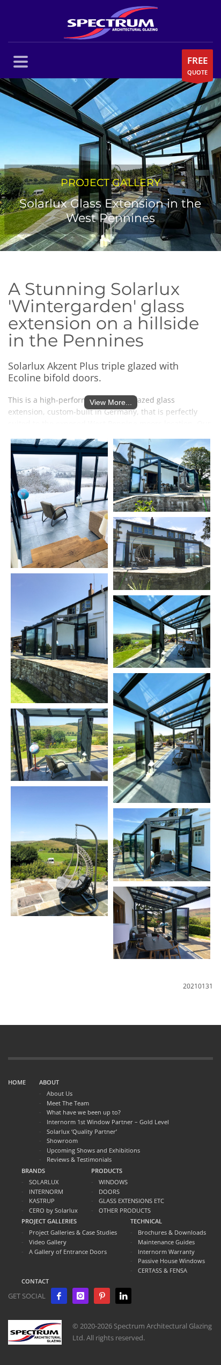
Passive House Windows (171, 1261)
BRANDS (33, 1171)
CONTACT (35, 1281)
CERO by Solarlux (53, 1210)
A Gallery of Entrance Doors (68, 1252)
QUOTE (197, 65)
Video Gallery (48, 1242)
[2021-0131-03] (161, 475)
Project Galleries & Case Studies (73, 1232)
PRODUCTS (106, 1171)
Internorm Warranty (166, 1252)
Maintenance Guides (166, 1242)
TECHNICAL (146, 1221)
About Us (59, 1093)
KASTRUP (42, 1201)
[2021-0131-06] (161, 737)
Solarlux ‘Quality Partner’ (82, 1131)
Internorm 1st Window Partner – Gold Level (108, 1122)
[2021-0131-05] (161, 631)
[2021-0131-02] (59, 745)
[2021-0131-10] (59, 503)
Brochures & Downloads (172, 1232)
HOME (17, 1082)
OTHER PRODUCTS (125, 1210)
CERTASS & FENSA (162, 1270)
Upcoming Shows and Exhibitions (93, 1150)
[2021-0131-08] (161, 844)
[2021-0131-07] (59, 851)
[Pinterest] (102, 1296)
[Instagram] (80, 1296)
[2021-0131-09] (161, 923)
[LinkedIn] (123, 1296)
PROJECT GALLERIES (49, 1221)
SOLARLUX (43, 1182)
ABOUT (49, 1082)
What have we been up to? (84, 1112)
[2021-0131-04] (59, 638)
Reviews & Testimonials (79, 1159)
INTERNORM (46, 1191)
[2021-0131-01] (161, 553)
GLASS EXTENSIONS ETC (131, 1201)
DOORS (109, 1191)
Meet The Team (68, 1103)
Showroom (62, 1141)
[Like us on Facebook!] (59, 1296)
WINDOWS (113, 1182)
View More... (111, 402)
